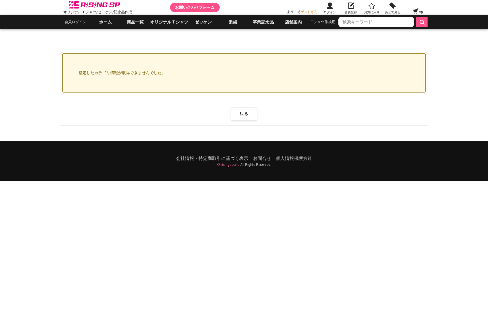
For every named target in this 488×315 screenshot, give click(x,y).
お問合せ (262, 158)
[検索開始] (422, 22)
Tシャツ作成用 (323, 22)
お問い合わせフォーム (195, 7)
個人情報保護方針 (294, 158)
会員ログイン (75, 22)
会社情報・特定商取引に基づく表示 (212, 158)
